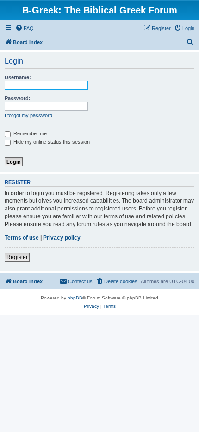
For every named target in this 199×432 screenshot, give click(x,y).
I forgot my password (28, 115)
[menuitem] (24, 28)
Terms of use (22, 238)
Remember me (29, 133)
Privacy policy (62, 238)
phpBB (75, 297)
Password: (18, 98)
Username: (18, 77)
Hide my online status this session (51, 142)
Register (17, 257)
